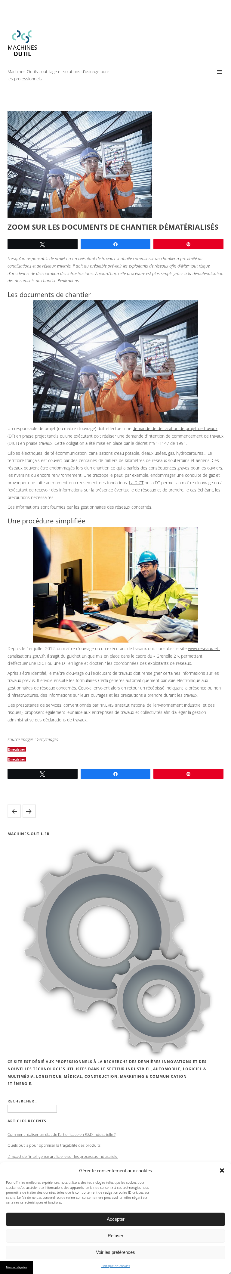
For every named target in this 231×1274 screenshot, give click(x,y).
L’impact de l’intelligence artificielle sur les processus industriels (63, 1156)
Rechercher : (22, 1101)
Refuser (115, 1235)
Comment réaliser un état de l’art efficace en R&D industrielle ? (62, 1134)
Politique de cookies (115, 1265)
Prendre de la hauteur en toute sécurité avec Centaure (29, 811)
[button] (222, 1170)
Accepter (116, 1219)
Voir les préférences (115, 1252)
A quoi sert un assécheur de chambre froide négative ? (14, 811)
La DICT (136, 482)
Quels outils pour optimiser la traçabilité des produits (54, 1145)
